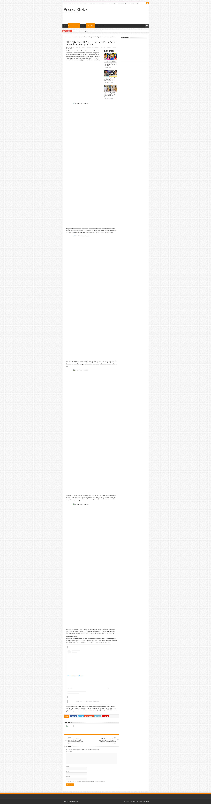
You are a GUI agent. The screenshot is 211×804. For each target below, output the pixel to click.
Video (92, 25)
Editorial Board (93, 3)
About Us (65, 3)
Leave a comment (112, 47)
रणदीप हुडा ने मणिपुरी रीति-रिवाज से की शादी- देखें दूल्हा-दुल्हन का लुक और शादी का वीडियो (110, 94)
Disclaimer (86, 3)
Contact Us (79, 3)
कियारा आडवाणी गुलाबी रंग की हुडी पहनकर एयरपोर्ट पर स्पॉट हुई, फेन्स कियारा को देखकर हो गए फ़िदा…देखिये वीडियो (75, 740)
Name (68, 766)
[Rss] (137, 3)
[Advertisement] (134, 49)
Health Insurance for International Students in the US (84, 31)
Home (66, 37)
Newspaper (96, 47)
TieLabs (147, 801)
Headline (89, 47)
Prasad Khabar (76, 9)
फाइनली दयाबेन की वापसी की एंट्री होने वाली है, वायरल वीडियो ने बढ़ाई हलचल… (110, 79)
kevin (68, 47)
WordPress (135, 801)
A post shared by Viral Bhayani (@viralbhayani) (88, 701)
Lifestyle (83, 25)
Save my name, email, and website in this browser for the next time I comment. (86, 781)
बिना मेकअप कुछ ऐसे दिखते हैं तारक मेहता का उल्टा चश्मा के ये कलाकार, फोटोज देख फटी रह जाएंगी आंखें (110, 63)
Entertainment (76, 25)
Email (67, 771)
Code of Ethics (72, 3)
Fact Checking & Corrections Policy (107, 3)
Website (68, 776)
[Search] (147, 3)
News (69, 25)
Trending (65, 25)
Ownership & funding (121, 3)
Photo (88, 25)
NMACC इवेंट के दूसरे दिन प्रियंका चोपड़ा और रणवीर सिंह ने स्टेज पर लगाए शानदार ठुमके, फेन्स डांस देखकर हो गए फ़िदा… (107, 740)
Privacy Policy (131, 3)
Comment (69, 751)
